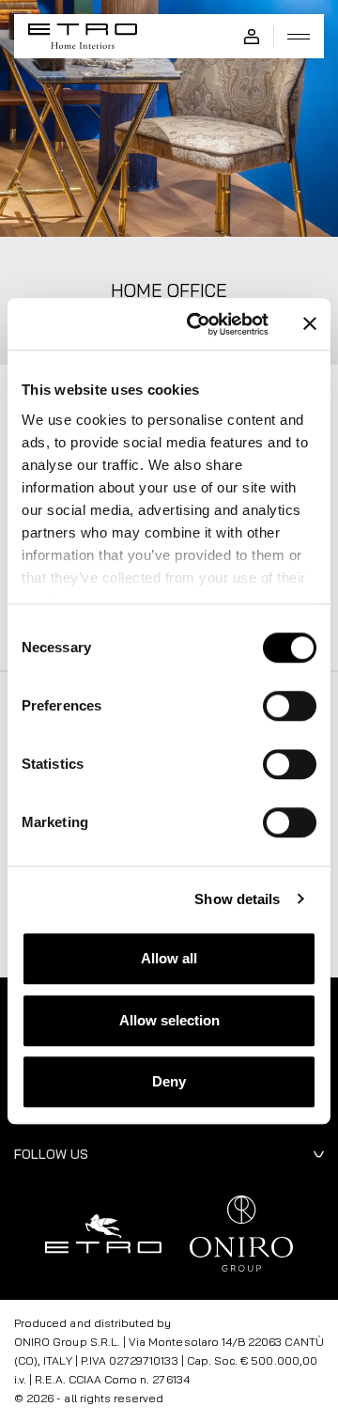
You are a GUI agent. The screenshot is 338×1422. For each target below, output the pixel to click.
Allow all (169, 958)
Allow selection (169, 1020)
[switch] (289, 706)
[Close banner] (309, 324)
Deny (169, 1081)
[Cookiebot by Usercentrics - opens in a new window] (198, 324)
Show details (237, 899)
